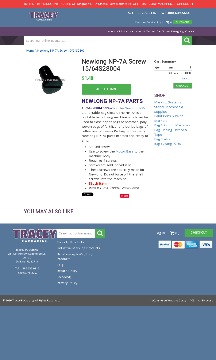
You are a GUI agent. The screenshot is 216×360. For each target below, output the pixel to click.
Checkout (183, 85)
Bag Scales (162, 139)
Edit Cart (186, 78)
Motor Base (125, 151)
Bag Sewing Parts (167, 143)
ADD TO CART (106, 89)
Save (126, 195)
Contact (189, 31)
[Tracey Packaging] (26, 12)
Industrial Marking (145, 31)
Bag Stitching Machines (172, 125)
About (111, 31)
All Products (124, 31)
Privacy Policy (67, 283)
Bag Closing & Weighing (170, 31)
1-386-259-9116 (29, 268)
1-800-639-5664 (27, 273)
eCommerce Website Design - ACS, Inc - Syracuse (182, 300)
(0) (170, 22)
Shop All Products (70, 242)
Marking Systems (167, 102)
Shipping (64, 277)
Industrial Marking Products (78, 248)
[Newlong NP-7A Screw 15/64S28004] (50, 84)
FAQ (60, 265)
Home (30, 50)
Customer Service (145, 22)
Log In (160, 22)
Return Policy (67, 271)
